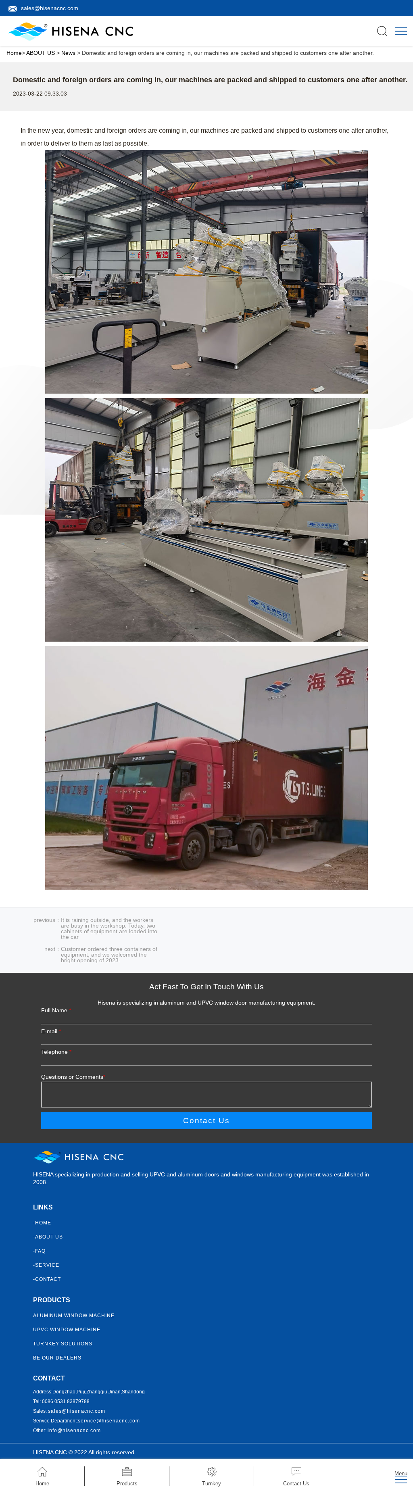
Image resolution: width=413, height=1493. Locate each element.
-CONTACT (47, 1279)
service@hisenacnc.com (109, 1421)
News (68, 53)
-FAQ (39, 1251)
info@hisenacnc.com (74, 1430)
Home (14, 53)
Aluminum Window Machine (74, 1315)
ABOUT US (40, 53)
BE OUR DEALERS (57, 1358)
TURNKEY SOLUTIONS (62, 1344)
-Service (46, 1265)
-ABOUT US (48, 1237)
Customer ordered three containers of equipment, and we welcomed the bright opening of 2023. (109, 954)
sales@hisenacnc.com (49, 8)
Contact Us (206, 1120)
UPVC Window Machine (66, 1329)
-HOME (42, 1223)
